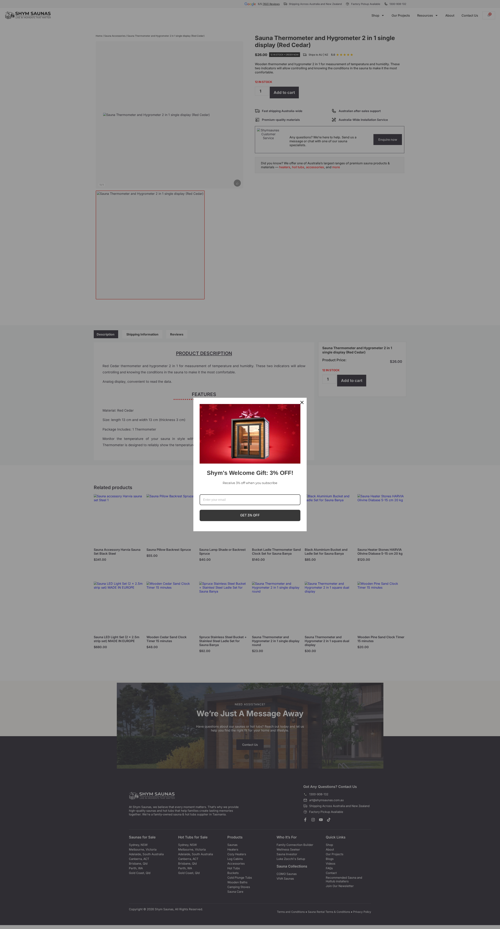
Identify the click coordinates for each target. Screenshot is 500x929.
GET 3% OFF (250, 515)
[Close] (302, 402)
